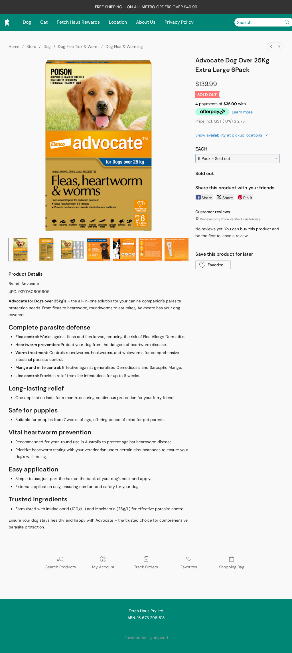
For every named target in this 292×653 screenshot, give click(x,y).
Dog (27, 22)
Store (31, 46)
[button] (213, 264)
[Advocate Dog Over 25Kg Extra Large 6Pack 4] (124, 249)
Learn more (242, 112)
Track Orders (146, 566)
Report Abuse (146, 627)
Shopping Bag (231, 566)
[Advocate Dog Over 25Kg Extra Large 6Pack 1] (46, 249)
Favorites (189, 566)
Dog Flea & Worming (124, 46)
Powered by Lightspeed (146, 637)
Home (14, 46)
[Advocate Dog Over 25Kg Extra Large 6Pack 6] (176, 249)
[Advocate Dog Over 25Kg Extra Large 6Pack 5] (150, 249)
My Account (103, 566)
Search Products (60, 566)
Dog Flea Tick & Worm (78, 46)
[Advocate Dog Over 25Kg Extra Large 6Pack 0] (20, 249)
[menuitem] (271, 46)
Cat (44, 22)
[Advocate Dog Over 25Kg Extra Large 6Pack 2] (72, 249)
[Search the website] (287, 22)
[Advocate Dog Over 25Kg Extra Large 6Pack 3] (98, 249)
